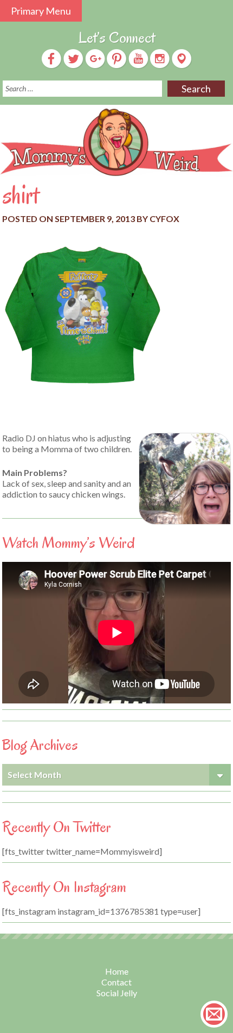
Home (116, 971)
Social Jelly (116, 993)
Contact (116, 982)
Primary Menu (41, 11)
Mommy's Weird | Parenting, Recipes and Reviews (116, 142)
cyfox (164, 218)
